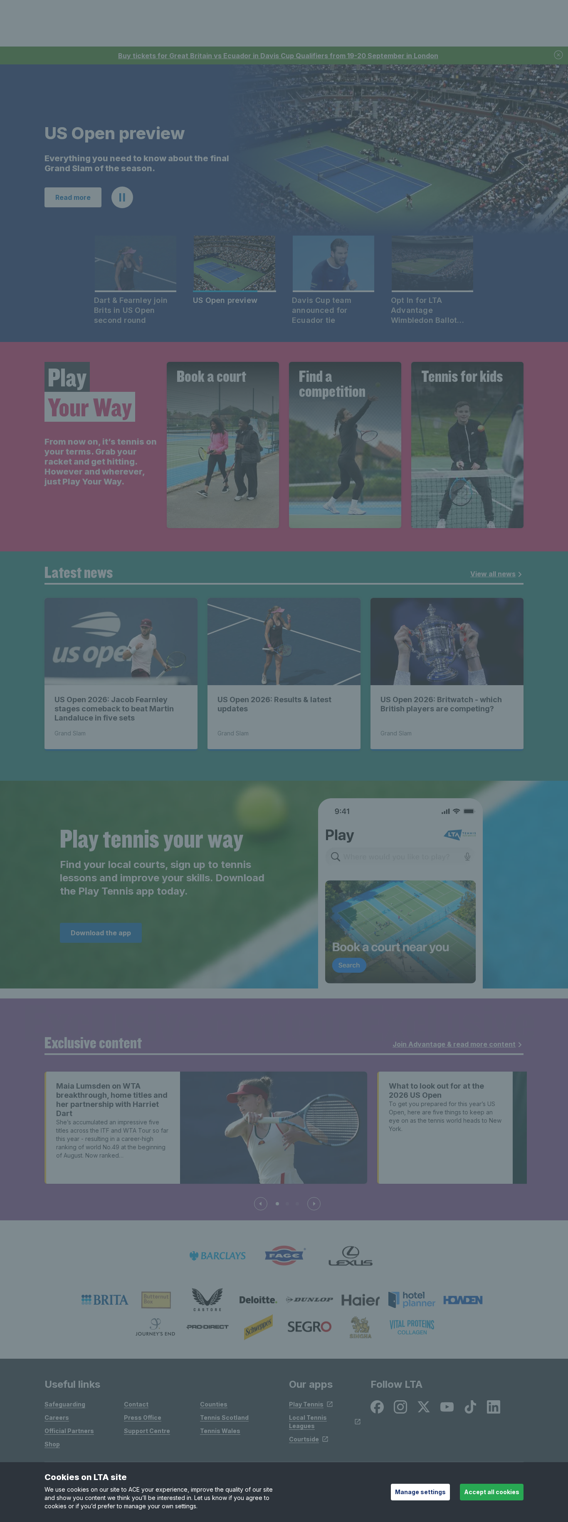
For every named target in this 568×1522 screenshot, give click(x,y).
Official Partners (69, 1430)
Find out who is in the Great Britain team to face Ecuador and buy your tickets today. (132, 163)
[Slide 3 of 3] (297, 1203)
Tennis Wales (220, 1430)
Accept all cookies (491, 1491)
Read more (73, 197)
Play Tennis (306, 1404)
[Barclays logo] (217, 1255)
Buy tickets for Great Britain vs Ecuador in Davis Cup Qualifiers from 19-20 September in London (278, 56)
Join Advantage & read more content (454, 1044)
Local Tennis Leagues (308, 1421)
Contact (136, 1404)
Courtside (304, 1439)
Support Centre (147, 1430)
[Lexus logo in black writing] (350, 1255)
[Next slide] (314, 1203)
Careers (56, 1417)
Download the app (101, 933)
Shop (52, 1444)
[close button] (559, 55)
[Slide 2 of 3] (287, 1203)
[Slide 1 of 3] (277, 1203)
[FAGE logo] (284, 1255)
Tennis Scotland (224, 1417)
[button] (122, 197)
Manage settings (420, 1491)
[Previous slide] (260, 1203)
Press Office (142, 1417)
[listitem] (104, 1300)
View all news (493, 574)
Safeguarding (64, 1404)
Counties (213, 1404)
